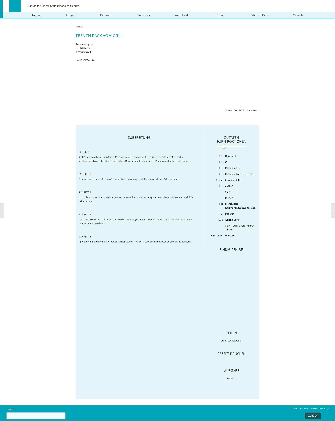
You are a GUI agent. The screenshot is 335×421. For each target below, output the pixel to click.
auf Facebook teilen (231, 340)
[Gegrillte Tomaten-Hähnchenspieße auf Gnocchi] (2, 210)
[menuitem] (36, 15)
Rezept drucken (231, 353)
